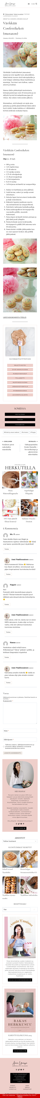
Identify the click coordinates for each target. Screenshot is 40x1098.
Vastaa (7, 549)
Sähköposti (9, 740)
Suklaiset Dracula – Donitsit (29, 520)
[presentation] (10, 479)
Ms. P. (12, 534)
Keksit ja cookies (9, 19)
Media (27, 1087)
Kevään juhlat (22, 19)
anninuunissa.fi (27, 821)
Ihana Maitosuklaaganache (10, 492)
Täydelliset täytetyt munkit (8, 896)
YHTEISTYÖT (27, 1089)
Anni (27, 1085)
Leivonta (25, 432)
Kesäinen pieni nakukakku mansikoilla (8, 445)
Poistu (20, 1097)
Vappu (33, 432)
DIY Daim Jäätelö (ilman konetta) (10, 520)
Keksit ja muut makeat (11, 432)
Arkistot (20, 838)
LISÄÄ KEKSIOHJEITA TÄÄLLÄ (14, 317)
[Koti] (3, 14)
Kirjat (12, 1085)
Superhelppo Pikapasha (29, 492)
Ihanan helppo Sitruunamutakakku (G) (28, 870)
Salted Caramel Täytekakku (7, 870)
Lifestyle (12, 1089)
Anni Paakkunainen (20, 559)
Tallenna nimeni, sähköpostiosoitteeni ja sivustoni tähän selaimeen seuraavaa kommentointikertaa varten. (19, 746)
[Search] (34, 909)
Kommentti (8, 701)
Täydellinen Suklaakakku (28, 895)
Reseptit (12, 1087)
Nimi (6, 731)
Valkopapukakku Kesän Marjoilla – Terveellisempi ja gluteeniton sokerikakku (31, 448)
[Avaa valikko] (28, 3)
